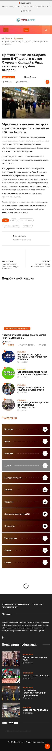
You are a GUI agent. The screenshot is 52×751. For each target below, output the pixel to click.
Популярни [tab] (27, 345)
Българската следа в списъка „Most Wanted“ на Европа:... (32, 356)
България (21, 352)
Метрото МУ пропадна (35, 710)
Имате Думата (30, 77)
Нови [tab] (11, 345)
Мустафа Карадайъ (11, 226)
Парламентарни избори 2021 (17, 328)
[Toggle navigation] (6, 30)
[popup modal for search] (46, 29)
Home (8, 39)
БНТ (14, 220)
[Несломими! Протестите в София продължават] (11, 693)
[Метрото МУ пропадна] (11, 710)
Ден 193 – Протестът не (36, 675)
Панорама (27, 226)
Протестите (18, 39)
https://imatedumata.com (22, 240)
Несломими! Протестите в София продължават (34, 693)
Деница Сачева (26, 220)
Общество (21, 369)
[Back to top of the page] (47, 746)
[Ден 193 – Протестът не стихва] (11, 676)
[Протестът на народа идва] (11, 658)
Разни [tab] (42, 345)
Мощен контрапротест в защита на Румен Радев (31, 388)
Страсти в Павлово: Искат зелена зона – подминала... (32, 373)
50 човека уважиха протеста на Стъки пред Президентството (33, 404)
